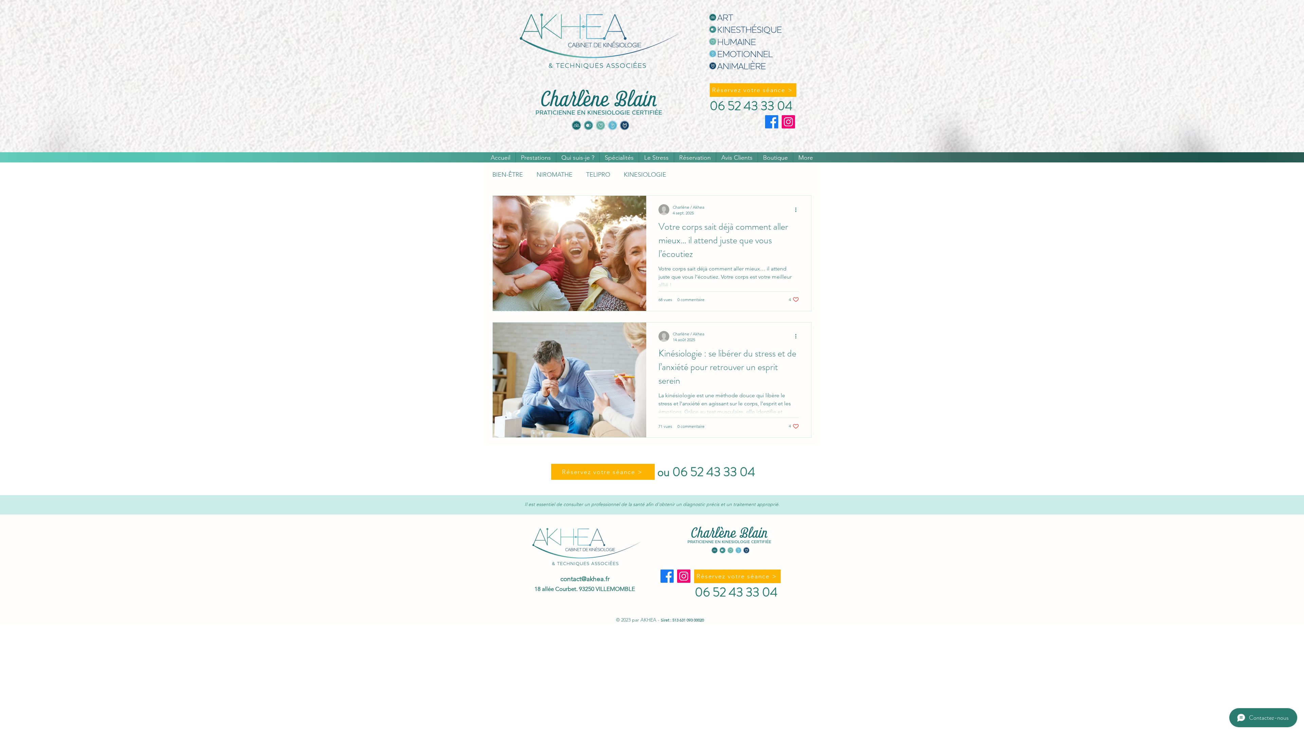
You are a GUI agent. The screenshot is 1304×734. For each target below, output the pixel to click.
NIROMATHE (555, 174)
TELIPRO (598, 174)
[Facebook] (771, 121)
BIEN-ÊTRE (507, 174)
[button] (536, 157)
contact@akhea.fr (585, 579)
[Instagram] (788, 121)
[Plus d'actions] (798, 210)
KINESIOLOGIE (645, 174)
